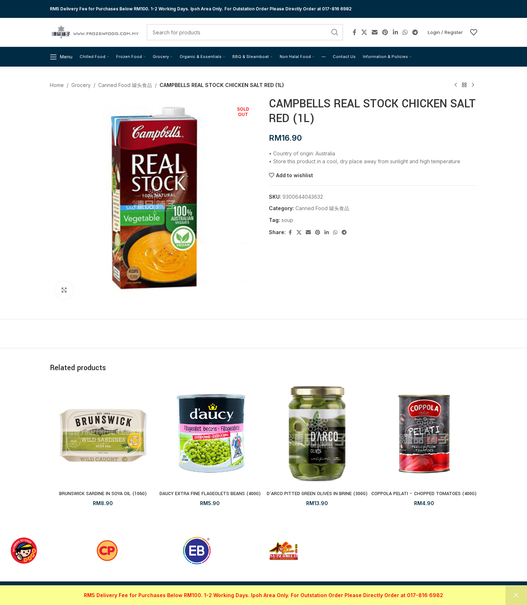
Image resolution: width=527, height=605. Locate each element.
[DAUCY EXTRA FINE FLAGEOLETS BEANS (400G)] (210, 434)
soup (287, 220)
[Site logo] (94, 32)
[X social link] (364, 32)
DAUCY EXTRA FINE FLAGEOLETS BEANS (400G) (210, 493)
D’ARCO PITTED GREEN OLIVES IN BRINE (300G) (317, 493)
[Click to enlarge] (64, 290)
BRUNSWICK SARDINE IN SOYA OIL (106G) (103, 493)
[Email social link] (374, 32)
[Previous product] (455, 85)
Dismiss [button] (516, 595)
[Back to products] (464, 85)
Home (57, 85)
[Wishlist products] (473, 32)
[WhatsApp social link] (405, 32)
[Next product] (473, 85)
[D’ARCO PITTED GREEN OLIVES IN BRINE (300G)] (317, 434)
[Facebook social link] (354, 32)
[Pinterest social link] (385, 32)
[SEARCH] (335, 32)
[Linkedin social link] (395, 32)
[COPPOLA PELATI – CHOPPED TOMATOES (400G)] (424, 434)
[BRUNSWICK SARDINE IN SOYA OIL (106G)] (103, 434)
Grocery (81, 85)
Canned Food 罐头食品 (125, 85)
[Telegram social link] (415, 32)
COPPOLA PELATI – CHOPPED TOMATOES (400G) (423, 493)
